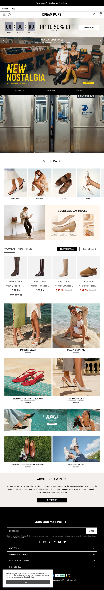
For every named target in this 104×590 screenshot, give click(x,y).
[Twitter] (64, 541)
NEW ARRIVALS (67, 249)
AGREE (28, 582)
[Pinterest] (54, 541)
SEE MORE (52, 500)
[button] (4, 14)
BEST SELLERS (89, 249)
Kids (13, 9)
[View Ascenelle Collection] (52, 124)
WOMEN (9, 248)
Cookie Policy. (29, 577)
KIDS (20, 248)
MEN (29, 248)
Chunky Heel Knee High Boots (19, 286)
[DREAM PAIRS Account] (94, 14)
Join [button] (91, 531)
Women (5, 9)
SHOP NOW (74, 3)
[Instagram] (44, 541)
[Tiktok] (49, 541)
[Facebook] (39, 541)
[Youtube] (59, 541)
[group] (52, 41)
